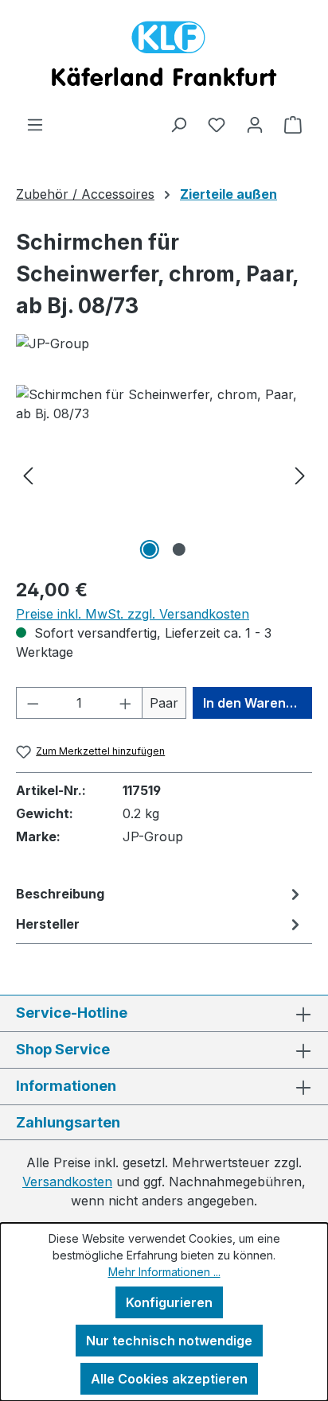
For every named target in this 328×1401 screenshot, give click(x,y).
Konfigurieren (169, 1302)
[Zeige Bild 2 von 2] (178, 549)
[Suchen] (178, 124)
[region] (164, 474)
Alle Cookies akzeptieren (169, 1379)
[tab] (160, 894)
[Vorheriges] (28, 474)
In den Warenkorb (257, 703)
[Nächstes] (300, 474)
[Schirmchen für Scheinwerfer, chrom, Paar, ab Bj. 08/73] (164, 474)
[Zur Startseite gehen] (164, 57)
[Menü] (35, 124)
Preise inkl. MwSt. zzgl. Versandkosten (132, 614)
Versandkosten (67, 1181)
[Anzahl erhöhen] (126, 703)
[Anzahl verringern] (32, 703)
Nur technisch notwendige (169, 1341)
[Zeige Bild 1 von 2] (149, 549)
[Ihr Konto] (255, 124)
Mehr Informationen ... (164, 1272)
